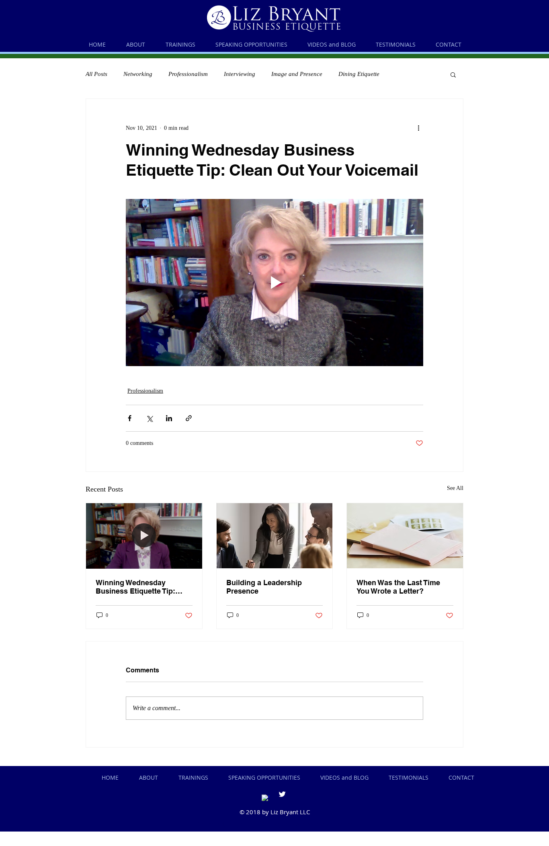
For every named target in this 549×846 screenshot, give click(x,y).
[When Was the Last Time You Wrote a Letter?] (405, 535)
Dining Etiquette (358, 74)
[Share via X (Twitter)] (149, 418)
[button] (453, 74)
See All (455, 488)
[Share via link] (189, 418)
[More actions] (418, 128)
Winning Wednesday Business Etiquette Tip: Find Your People (135, 586)
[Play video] (274, 282)
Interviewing (239, 74)
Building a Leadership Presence (264, 586)
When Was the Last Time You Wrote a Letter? (398, 586)
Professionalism (188, 74)
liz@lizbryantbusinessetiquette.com (303, 824)
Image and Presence (296, 74)
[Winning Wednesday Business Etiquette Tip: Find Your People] (144, 535)
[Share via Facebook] (129, 418)
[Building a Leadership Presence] (275, 535)
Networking (137, 74)
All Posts (96, 74)
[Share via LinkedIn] (169, 418)
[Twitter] (282, 794)
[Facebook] (266, 799)
